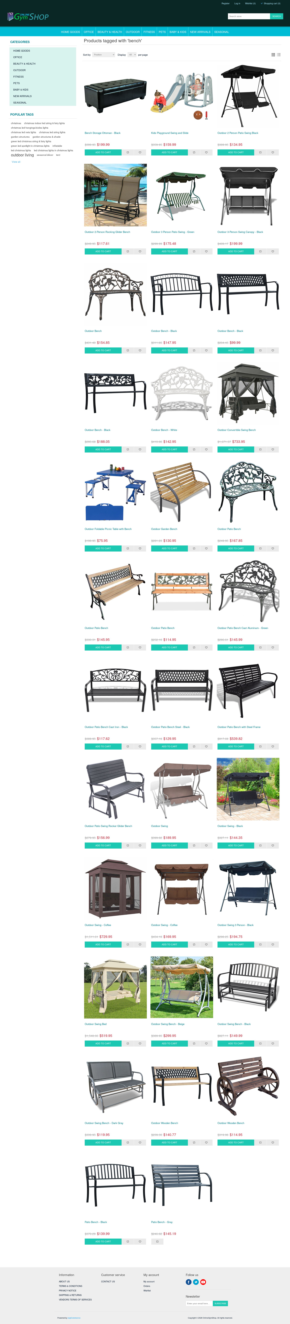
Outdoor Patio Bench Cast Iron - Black (106, 726)
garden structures (20, 136)
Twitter (196, 1282)
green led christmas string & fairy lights (31, 141)
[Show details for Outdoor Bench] (115, 294)
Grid (273, 54)
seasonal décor (45, 154)
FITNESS (149, 32)
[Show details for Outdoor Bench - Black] (182, 294)
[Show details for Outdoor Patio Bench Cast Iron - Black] (115, 690)
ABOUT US (64, 1281)
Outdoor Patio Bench (229, 528)
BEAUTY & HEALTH (110, 32)
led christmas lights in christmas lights (53, 150)
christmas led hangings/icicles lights (29, 127)
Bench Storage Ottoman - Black (103, 132)
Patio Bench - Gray (162, 1221)
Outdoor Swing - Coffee (98, 924)
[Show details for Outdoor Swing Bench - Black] (248, 987)
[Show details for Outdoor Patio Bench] (248, 492)
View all (16, 161)
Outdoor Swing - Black (230, 825)
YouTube (203, 1282)
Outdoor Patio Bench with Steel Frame (239, 726)
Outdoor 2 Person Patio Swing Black (238, 132)
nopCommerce (74, 1317)
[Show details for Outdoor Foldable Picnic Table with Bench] (115, 492)
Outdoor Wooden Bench (164, 1122)
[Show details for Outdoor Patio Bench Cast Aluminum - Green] (248, 591)
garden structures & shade (47, 136)
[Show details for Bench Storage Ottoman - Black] (115, 96)
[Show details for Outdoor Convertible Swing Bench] (248, 393)
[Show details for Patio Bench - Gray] (182, 1185)
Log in (237, 3)
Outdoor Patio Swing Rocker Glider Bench (108, 825)
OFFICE (89, 32)
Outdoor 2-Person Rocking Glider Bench (107, 231)
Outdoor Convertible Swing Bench (237, 429)
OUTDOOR (133, 32)
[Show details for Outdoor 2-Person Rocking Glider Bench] (115, 195)
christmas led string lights (52, 132)
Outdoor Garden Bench (164, 528)
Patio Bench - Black (96, 1221)
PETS (162, 32)
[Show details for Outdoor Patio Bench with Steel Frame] (248, 690)
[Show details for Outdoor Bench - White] (182, 393)
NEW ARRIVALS (200, 32)
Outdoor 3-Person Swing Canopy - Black (240, 231)
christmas (16, 123)
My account (149, 1281)
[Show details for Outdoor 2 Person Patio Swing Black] (248, 96)
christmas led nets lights (23, 132)
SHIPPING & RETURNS (70, 1295)
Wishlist (147, 1290)
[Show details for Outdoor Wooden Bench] (182, 1086)
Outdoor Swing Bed (95, 1023)
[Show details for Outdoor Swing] (182, 789)
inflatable (57, 145)
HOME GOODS (70, 32)
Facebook (189, 1282)
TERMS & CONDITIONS (70, 1285)
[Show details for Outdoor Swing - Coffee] (115, 888)
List (278, 54)
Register (226, 3)
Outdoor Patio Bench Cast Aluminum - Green (243, 627)
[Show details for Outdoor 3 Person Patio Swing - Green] (182, 195)
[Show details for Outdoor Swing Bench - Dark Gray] (115, 1086)
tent (58, 154)
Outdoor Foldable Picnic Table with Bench (108, 528)
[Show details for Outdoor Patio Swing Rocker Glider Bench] (115, 789)
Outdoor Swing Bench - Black (234, 1023)
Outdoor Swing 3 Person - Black (236, 924)
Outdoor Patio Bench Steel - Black (170, 726)
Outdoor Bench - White (164, 429)
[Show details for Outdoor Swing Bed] (115, 987)
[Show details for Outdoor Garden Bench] (182, 492)
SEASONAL (221, 32)
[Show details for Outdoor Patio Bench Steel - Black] (182, 690)
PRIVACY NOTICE (67, 1290)
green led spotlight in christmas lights (30, 145)
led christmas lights (21, 150)
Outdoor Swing (159, 825)
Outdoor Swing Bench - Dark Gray (104, 1122)
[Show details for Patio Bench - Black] (115, 1185)
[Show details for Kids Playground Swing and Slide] (182, 96)
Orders (146, 1285)
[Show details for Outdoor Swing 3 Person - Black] (248, 888)
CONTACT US (108, 1281)
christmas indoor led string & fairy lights (44, 123)
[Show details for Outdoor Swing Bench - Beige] (182, 987)
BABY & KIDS (178, 32)
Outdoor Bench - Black (164, 330)
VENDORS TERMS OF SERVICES (75, 1299)
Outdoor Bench (93, 330)
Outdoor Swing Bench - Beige (167, 1023)
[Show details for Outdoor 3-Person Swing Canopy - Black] (248, 195)
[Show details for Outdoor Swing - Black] (248, 789)
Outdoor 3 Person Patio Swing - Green (172, 231)
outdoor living (22, 154)
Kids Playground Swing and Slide (169, 132)
